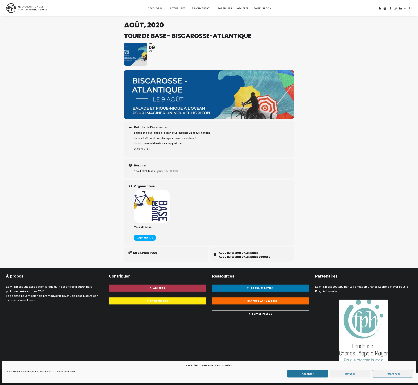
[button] (380, 8)
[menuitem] (156, 8)
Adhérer (243, 8)
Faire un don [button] (159, 301)
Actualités (177, 8)
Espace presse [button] (262, 314)
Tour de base (143, 227)
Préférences (393, 373)
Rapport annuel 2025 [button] (262, 301)
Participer (225, 8)
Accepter (308, 373)
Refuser (350, 373)
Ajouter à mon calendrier (238, 252)
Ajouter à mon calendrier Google (244, 257)
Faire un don (262, 8)
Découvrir (155, 8)
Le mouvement (200, 8)
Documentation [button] (262, 288)
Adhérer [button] (159, 288)
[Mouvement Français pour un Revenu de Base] (26, 8)
